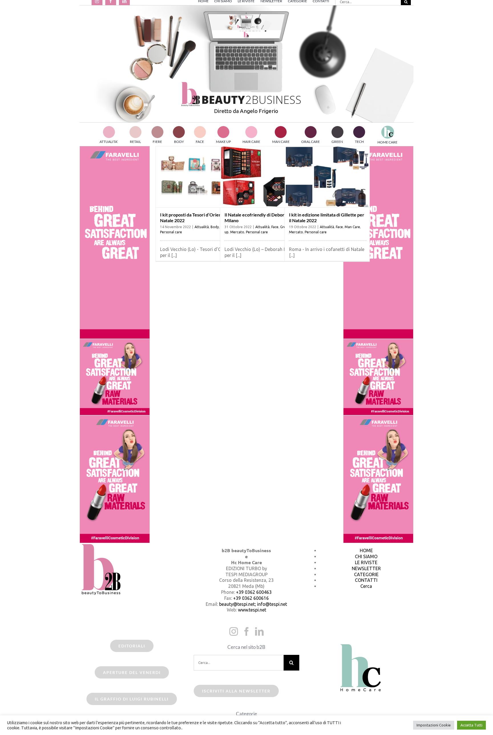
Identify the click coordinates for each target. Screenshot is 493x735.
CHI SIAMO (366, 556)
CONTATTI (366, 580)
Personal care (171, 232)
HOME (366, 550)
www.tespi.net (252, 609)
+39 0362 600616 (251, 598)
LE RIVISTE (366, 562)
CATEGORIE (366, 574)
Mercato (237, 232)
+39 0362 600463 (254, 592)
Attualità (202, 227)
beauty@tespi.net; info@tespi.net (253, 604)
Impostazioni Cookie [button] (434, 725)
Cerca (366, 586)
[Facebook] (246, 631)
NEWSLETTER (366, 568)
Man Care (352, 227)
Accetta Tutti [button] (471, 725)
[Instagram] (233, 631)
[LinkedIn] (259, 631)
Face (274, 227)
